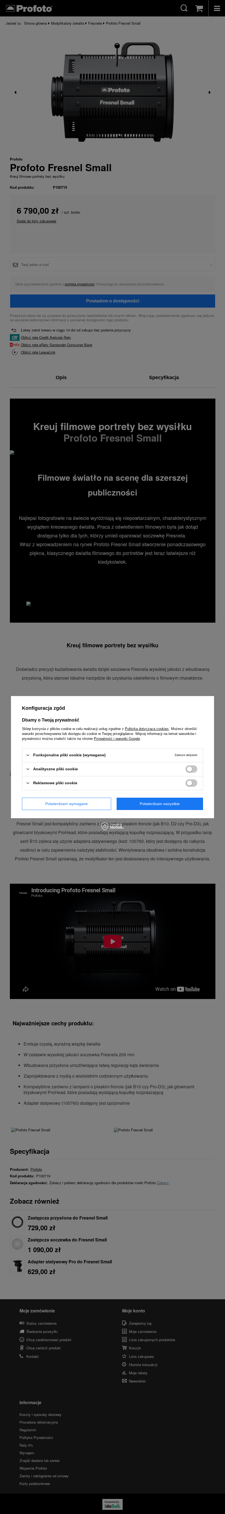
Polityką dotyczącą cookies (147, 728)
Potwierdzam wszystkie (160, 804)
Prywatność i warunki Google (117, 738)
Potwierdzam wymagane (66, 804)
